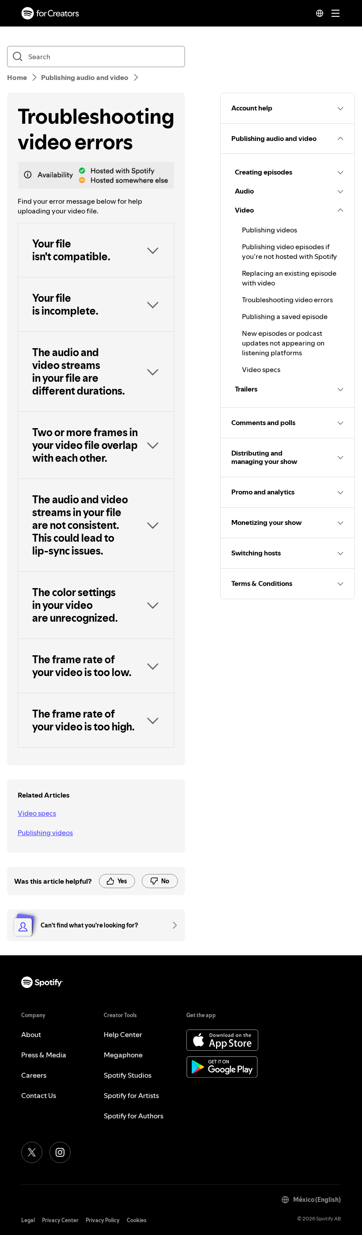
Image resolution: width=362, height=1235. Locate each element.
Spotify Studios (127, 1075)
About (31, 1034)
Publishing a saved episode (285, 316)
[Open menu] (335, 13)
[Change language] (319, 13)
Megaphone (123, 1055)
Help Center (123, 1034)
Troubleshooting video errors (287, 299)
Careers (33, 1075)
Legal (28, 1220)
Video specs (37, 813)
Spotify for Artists (131, 1095)
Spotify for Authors (133, 1116)
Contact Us (38, 1095)
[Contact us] (172, 925)
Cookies (137, 1220)
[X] (31, 1152)
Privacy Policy (103, 1220)
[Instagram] (60, 1152)
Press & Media (43, 1055)
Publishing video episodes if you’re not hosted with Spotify (289, 251)
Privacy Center (60, 1220)
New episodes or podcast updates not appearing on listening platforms (283, 342)
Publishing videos (45, 832)
